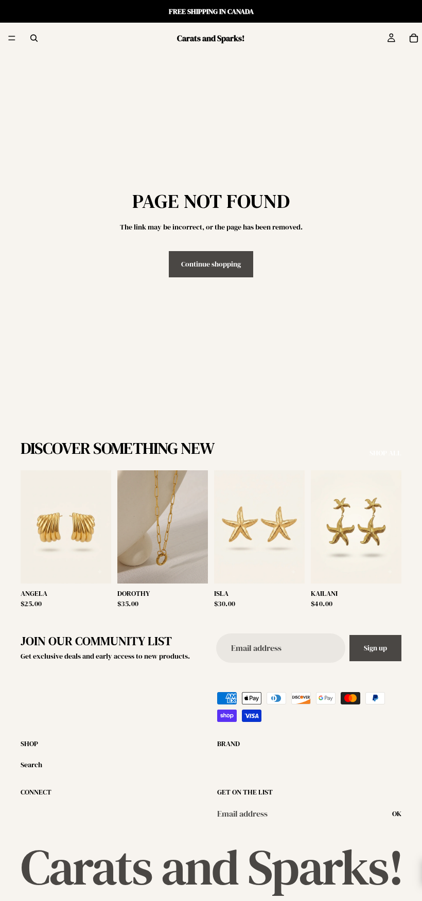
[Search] (34, 38)
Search (31, 764)
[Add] (95, 567)
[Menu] (12, 38)
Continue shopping (211, 264)
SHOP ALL (385, 453)
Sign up (375, 648)
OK (396, 813)
